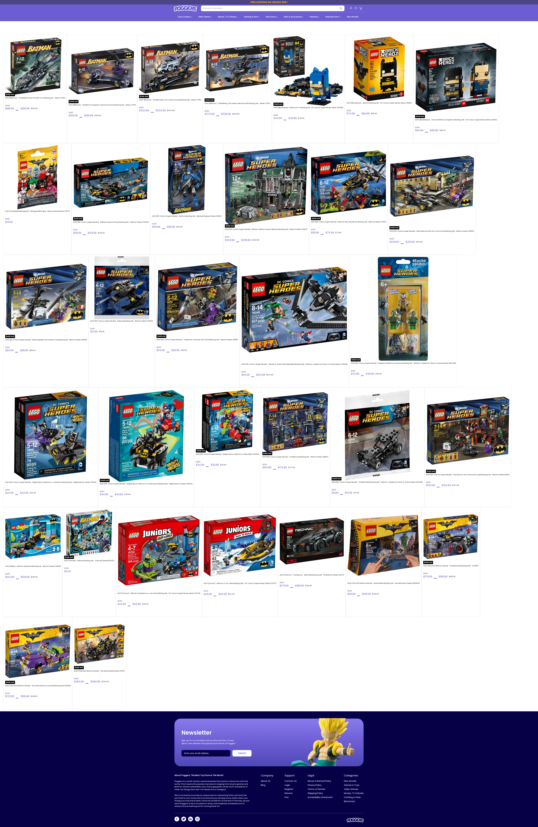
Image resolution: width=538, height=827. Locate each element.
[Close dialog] (296, 376)
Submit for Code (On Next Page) (269, 446)
